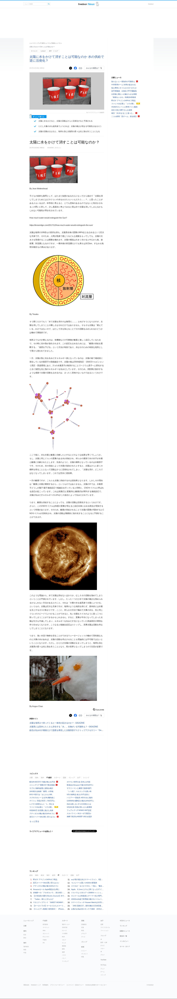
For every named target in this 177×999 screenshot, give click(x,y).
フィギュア (65, 961)
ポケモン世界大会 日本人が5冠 (78, 782)
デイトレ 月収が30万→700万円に (42, 801)
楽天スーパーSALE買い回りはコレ (43, 817)
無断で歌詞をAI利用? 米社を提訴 (79, 816)
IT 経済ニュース (45, 43)
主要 (31, 777)
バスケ (64, 955)
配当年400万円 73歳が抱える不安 (42, 782)
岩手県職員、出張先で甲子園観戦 (124, 91)
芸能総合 (84, 924)
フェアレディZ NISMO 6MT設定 (79, 810)
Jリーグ (64, 930)
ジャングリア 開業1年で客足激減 (42, 785)
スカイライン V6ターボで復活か (79, 813)
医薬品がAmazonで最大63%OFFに (80, 785)
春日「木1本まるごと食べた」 (122, 113)
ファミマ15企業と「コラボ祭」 (41, 807)
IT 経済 (49, 777)
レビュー (84, 950)
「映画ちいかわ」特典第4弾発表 (123, 97)
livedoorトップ (36, 985)
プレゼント (84, 953)
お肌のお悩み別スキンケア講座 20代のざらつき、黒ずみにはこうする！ (99, 909)
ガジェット (46, 933)
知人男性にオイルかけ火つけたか (124, 88)
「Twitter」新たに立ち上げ (43, 899)
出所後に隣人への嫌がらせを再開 (124, 94)
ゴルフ (64, 939)
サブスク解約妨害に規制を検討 (41, 788)
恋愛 (102, 924)
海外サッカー (66, 924)
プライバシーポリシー (57, 985)
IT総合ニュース (55, 43)
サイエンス (34, 51)
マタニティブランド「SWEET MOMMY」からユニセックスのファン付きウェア (63, 902)
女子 (78, 777)
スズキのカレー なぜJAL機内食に (42, 798)
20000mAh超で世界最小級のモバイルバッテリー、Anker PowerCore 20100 (100, 899)
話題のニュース (125, 931)
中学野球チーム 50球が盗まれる (123, 85)
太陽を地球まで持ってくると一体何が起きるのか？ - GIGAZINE (57, 723)
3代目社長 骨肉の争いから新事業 (79, 807)
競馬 (63, 949)
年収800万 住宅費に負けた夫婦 (41, 810)
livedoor (151, 4)
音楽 (82, 927)
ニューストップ (34, 43)
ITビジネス (46, 936)
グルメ (103, 954)
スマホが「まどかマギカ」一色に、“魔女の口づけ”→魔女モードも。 (97, 886)
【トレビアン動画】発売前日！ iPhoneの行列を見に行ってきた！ (58, 909)
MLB (63, 936)
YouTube (103, 960)
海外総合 (26, 946)
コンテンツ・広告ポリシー (75, 985)
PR (44, 943)
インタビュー (124, 941)
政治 (24, 937)
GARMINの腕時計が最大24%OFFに (80, 801)
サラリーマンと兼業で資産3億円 (79, 788)
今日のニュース (125, 920)
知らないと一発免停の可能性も (123, 81)
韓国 (24, 949)
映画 (82, 947)
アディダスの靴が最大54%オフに (42, 813)
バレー (64, 958)
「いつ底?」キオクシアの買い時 (79, 791)
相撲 (63, 952)
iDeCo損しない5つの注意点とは (79, 804)
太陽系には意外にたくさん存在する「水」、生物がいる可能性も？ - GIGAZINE (64, 727)
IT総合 (45, 939)
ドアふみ (97, 4)
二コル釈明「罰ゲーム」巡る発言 (124, 116)
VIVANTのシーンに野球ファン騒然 (124, 107)
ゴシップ (72, 777)
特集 (82, 956)
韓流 (82, 930)
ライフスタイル (105, 927)
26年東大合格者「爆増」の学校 (41, 791)
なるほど (43, 51)
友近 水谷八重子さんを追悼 (121, 110)
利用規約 (45, 985)
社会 (24, 934)
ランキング (123, 926)
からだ (103, 945)
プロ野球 (64, 933)
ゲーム (103, 971)
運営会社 (26, 985)
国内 (36, 777)
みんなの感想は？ (93, 68)
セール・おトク (125, 946)
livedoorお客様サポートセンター (96, 985)
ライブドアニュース (86, 4)
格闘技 (64, 946)
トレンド (86, 777)
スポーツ (57, 777)
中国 (24, 952)
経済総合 (45, 924)
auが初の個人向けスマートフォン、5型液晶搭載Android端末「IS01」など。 (100, 879)
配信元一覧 (123, 936)
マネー (103, 948)
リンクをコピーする (80, 68)
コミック (103, 975)
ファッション (104, 930)
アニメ (103, 968)
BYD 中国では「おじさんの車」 (42, 794)
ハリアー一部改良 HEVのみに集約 (80, 798)
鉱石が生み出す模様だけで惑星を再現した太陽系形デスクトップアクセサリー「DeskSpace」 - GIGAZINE (75, 730)
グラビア (84, 933)
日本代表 (64, 927)
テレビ (83, 936)
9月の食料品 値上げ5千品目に (78, 794)
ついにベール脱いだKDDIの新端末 (84, 883)
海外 (42, 777)
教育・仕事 (104, 942)
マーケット (46, 927)
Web (44, 930)
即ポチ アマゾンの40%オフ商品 (45, 879)
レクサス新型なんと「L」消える (42, 804)
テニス (64, 943)
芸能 (64, 777)
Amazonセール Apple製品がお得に (46, 889)
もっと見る (34, 821)
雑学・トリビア (53, 51)
